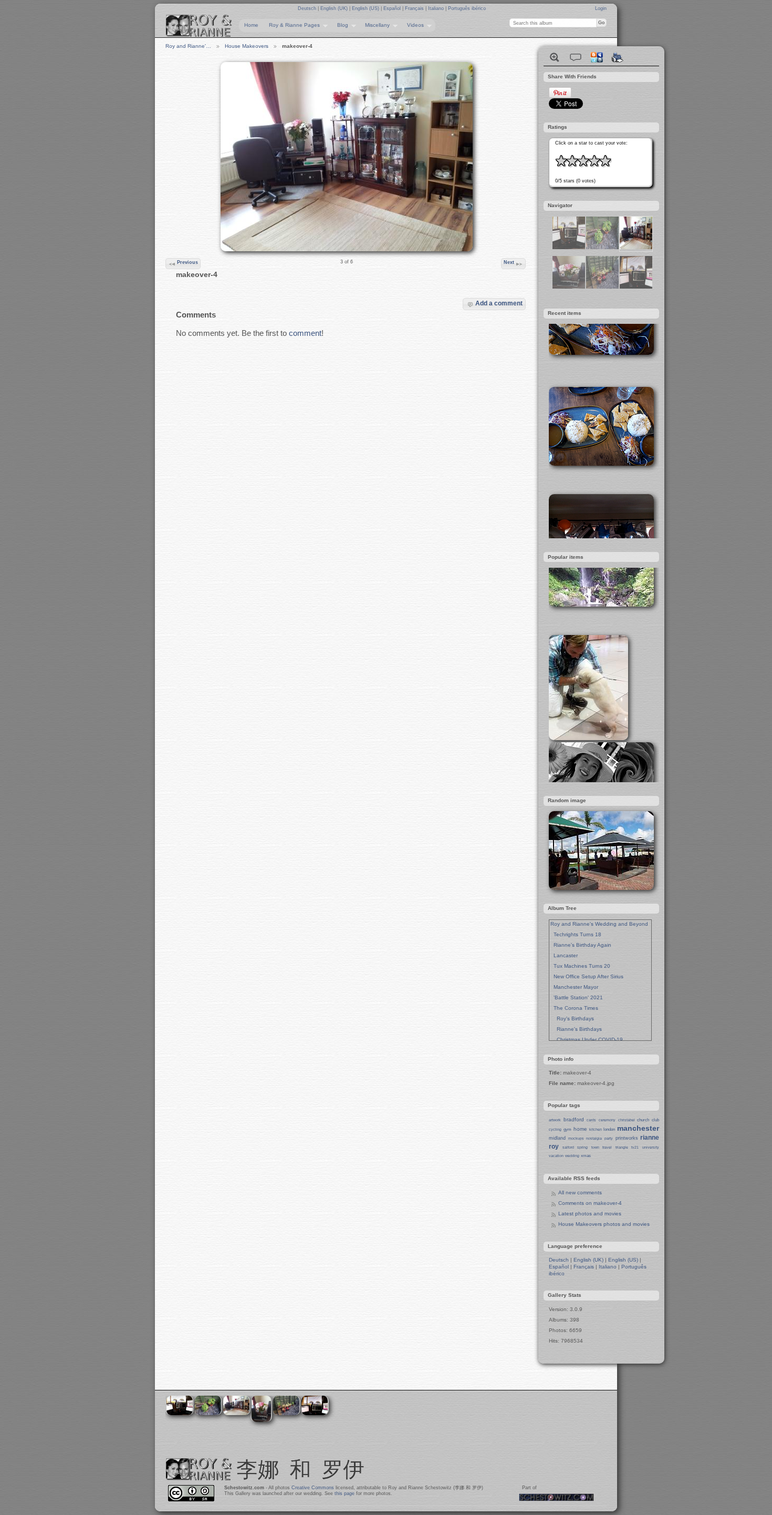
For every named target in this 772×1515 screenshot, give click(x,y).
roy (554, 1146)
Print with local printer (617, 57)
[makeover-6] (568, 247)
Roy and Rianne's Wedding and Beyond (599, 924)
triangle (621, 1147)
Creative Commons (312, 1487)
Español (392, 8)
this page (344, 1493)
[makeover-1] (602, 287)
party (608, 1138)
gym (567, 1129)
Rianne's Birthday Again (580, 945)
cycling (555, 1129)
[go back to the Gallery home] (199, 25)
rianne (649, 1137)
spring (582, 1147)
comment (305, 333)
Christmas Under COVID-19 (586, 1039)
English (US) (366, 8)
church (643, 1120)
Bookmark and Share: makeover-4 (596, 57)
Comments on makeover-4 (590, 1203)
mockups (576, 1138)
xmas (586, 1155)
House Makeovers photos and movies (604, 1224)
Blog (340, 25)
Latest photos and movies (589, 1213)
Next (509, 262)
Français (415, 8)
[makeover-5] (636, 287)
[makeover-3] (568, 287)
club (655, 1120)
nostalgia (594, 1138)
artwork (555, 1120)
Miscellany (375, 25)
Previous (187, 262)
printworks (626, 1138)
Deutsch (308, 8)
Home (251, 25)
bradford (574, 1119)
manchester (638, 1128)
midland (557, 1138)
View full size (554, 57)
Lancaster (564, 955)
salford (568, 1147)
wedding (572, 1156)
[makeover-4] (636, 247)
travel (607, 1147)
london (609, 1129)
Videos (413, 25)
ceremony (607, 1120)
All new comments (580, 1192)
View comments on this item (575, 57)
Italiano (436, 8)
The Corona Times (574, 1008)
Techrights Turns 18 (575, 934)
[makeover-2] (602, 247)
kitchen (595, 1129)
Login (601, 8)
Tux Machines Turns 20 (580, 966)
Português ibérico (467, 8)
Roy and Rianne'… (188, 46)
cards (591, 1120)
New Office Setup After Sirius (586, 976)
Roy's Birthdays (572, 1018)
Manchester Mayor (574, 987)
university (650, 1147)
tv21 (635, 1147)
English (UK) (334, 8)
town (595, 1147)
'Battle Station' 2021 (576, 997)
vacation (556, 1156)
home (580, 1129)
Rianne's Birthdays (576, 1029)
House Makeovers (246, 46)
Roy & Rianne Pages (292, 25)
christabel (626, 1120)
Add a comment (499, 303)
